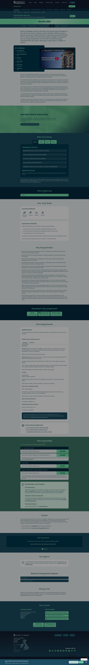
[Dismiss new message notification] (87, 658)
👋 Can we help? (84, 659)
